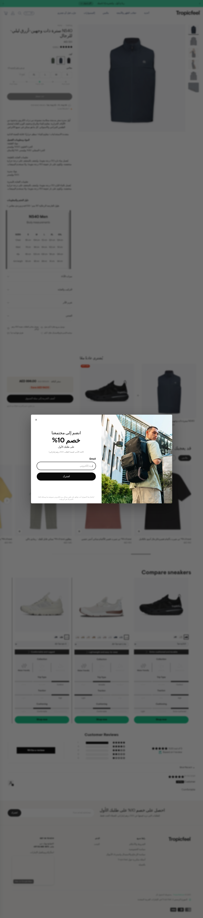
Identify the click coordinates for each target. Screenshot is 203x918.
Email (93, 459)
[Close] (36, 420)
